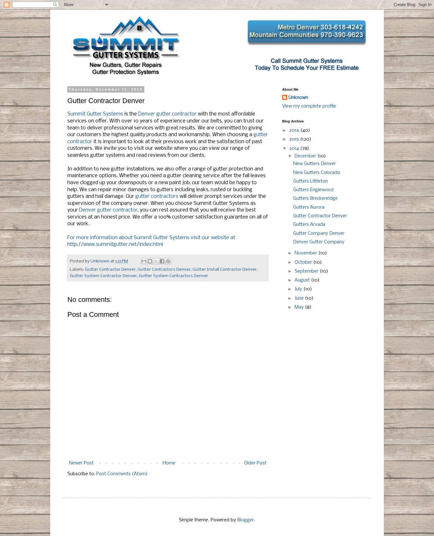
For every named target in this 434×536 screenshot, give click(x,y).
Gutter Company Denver (318, 233)
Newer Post (81, 463)
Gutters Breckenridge (315, 198)
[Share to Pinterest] (168, 261)
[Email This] (144, 261)
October (304, 262)
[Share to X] (156, 261)
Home (169, 463)
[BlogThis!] (150, 261)
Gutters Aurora (308, 207)
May (300, 307)
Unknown (298, 97)
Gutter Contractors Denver (164, 269)
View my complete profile (309, 106)
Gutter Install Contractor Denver (225, 269)
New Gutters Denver (314, 163)
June (300, 298)
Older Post (255, 463)
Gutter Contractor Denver (110, 269)
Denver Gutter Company (318, 242)
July (299, 289)
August (303, 280)
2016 (295, 130)
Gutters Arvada (309, 224)
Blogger (245, 520)
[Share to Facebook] (162, 261)
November (306, 253)
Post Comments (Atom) (122, 474)
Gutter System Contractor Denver (103, 276)
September (307, 271)
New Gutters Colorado (316, 172)
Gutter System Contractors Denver (173, 276)
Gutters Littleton (310, 181)
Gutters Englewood (313, 189)
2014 (294, 148)
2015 (294, 139)
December (306, 156)
